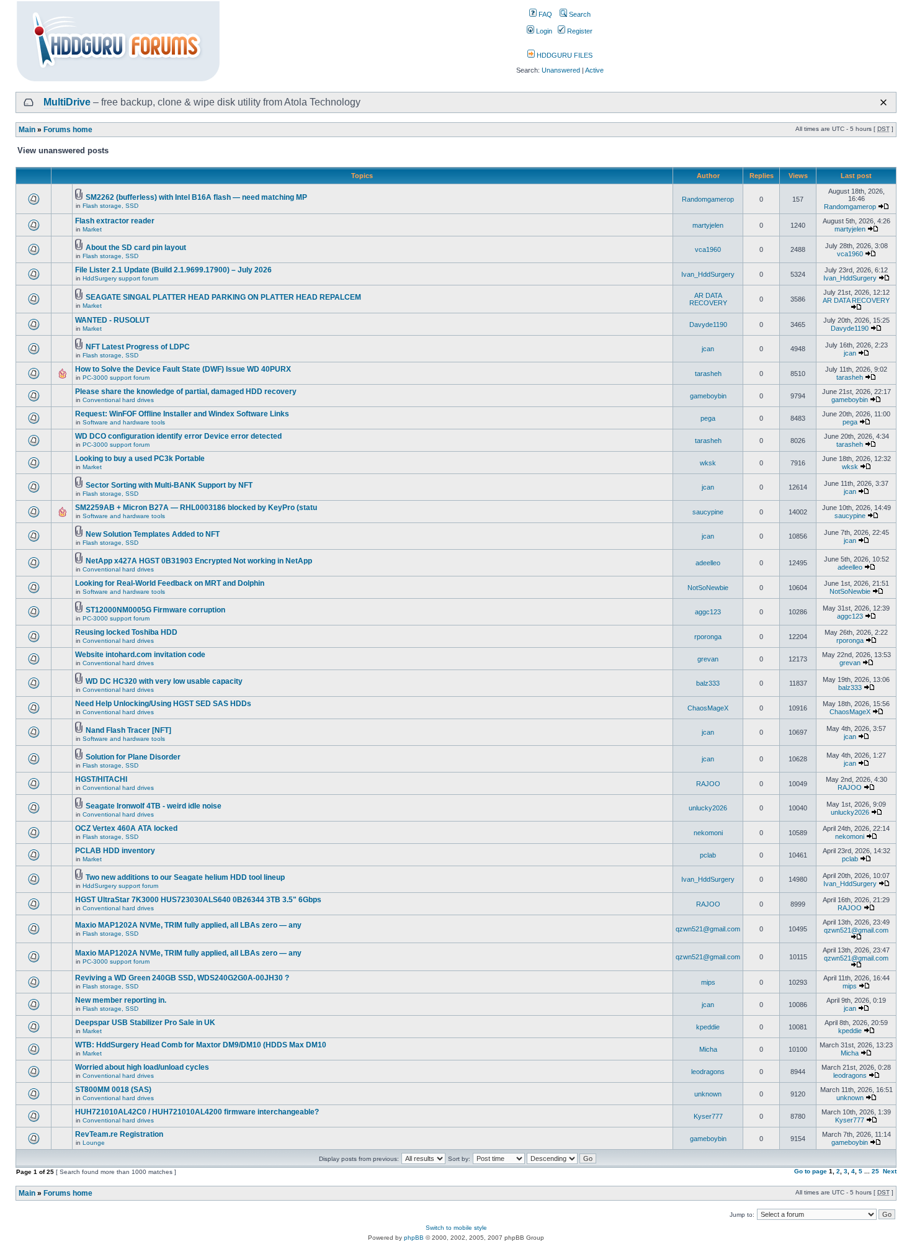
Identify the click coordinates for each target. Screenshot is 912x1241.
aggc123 (708, 612)
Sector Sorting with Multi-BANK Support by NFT (169, 485)
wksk (708, 463)
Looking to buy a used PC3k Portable (140, 458)
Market (92, 229)
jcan (708, 348)
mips (708, 982)
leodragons (708, 1071)
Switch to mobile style (456, 1227)
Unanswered (561, 70)
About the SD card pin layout (136, 247)
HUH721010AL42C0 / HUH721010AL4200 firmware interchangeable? (197, 1112)
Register (578, 31)
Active (594, 70)
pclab (708, 855)
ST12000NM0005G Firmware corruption (155, 610)
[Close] (883, 102)
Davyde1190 (708, 324)
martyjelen (707, 225)
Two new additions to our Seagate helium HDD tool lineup (185, 877)
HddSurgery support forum (120, 278)
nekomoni (708, 832)
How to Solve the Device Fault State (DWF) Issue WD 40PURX (183, 369)
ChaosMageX (707, 708)
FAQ (544, 14)
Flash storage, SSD (110, 205)
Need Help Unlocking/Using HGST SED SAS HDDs (163, 703)
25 (875, 1171)
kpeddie (708, 1027)
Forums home (67, 129)
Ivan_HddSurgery (708, 274)
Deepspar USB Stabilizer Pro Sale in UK (145, 1022)
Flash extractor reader (114, 221)
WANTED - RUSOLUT (112, 320)
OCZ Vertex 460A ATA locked (126, 828)
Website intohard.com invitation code (140, 654)
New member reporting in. (120, 1000)
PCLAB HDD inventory (115, 850)
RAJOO (708, 783)
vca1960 (708, 249)
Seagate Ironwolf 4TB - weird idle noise (153, 806)
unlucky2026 (708, 808)
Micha (708, 1049)
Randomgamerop (708, 199)
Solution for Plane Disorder (133, 757)
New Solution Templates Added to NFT (153, 534)
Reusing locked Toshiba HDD (126, 632)
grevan (707, 659)
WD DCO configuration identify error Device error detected (178, 436)
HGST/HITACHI (101, 779)
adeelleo (707, 563)
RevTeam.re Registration (119, 1134)
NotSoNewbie (707, 587)
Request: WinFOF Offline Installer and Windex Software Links (182, 414)
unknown (708, 1094)
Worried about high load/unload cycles (142, 1067)
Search (579, 14)
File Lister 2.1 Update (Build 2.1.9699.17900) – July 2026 (173, 270)
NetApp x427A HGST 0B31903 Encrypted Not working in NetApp (199, 561)
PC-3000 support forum (116, 377)
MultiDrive (67, 102)
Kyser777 (708, 1116)
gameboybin (708, 396)
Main (27, 129)
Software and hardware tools (124, 422)
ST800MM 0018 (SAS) (113, 1089)
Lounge (94, 1142)
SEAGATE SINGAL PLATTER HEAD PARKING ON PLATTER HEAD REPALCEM (223, 297)
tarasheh (708, 373)
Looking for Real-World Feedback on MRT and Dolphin (169, 583)
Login (543, 31)
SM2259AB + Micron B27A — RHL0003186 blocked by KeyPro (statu (196, 507)
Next (889, 1171)
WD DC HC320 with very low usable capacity (164, 681)
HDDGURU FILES (563, 55)
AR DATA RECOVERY (708, 299)
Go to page (810, 1171)
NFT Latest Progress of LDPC (138, 347)
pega (707, 418)
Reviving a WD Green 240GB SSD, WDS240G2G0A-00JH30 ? (182, 978)
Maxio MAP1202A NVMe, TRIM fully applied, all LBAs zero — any (188, 925)
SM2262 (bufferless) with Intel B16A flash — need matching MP (196, 197)
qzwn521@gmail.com (708, 929)
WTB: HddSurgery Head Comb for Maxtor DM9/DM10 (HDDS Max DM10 (200, 1045)
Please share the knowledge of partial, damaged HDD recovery (186, 391)
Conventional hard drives (118, 399)
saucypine (707, 512)
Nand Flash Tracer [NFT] (128, 730)
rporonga (708, 636)
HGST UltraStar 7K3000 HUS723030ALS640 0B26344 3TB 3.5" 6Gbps (198, 899)
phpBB (414, 1237)
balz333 (708, 683)
